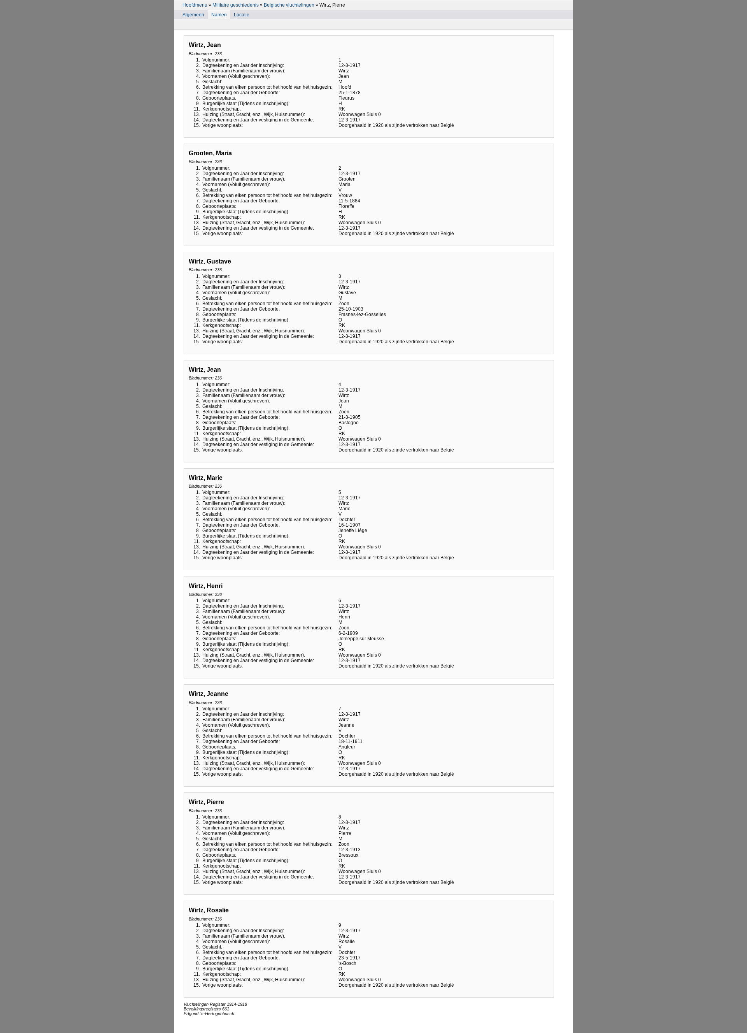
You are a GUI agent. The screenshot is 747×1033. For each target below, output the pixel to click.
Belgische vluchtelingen (289, 5)
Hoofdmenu (194, 5)
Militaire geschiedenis (235, 5)
